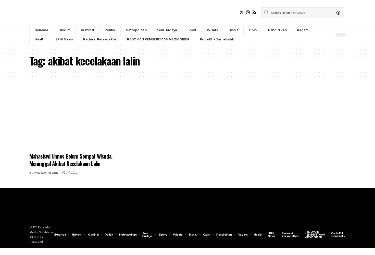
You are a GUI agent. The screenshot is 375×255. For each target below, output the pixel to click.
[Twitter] (241, 12)
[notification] (327, 34)
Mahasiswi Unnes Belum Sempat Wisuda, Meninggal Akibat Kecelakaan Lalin (70, 160)
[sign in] (320, 35)
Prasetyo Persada (46, 172)
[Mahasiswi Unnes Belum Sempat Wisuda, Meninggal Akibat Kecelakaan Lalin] (78, 119)
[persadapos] (64, 13)
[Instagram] (248, 12)
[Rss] (254, 12)
